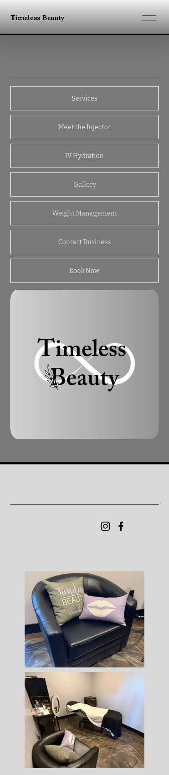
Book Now (84, 271)
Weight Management (84, 213)
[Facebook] (121, 526)
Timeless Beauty (37, 18)
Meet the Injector (84, 127)
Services (85, 98)
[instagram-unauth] (105, 526)
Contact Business (84, 242)
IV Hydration (84, 156)
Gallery (84, 184)
